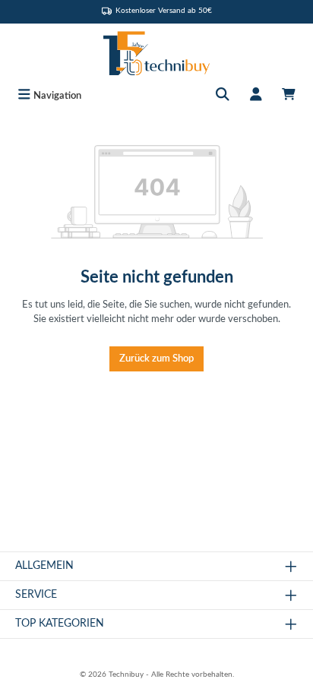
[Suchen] (222, 96)
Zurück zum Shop (156, 358)
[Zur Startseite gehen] (156, 53)
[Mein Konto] (256, 96)
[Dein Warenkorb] (288, 96)
